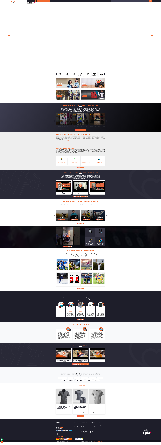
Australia (77, 380)
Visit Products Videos (67, 249)
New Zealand (84, 380)
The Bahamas (89, 383)
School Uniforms (75, 426)
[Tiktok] (39, 1)
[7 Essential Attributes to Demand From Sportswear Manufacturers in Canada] (80, 399)
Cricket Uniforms (84, 434)
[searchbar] (150, 1)
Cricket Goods (75, 429)
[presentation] (54, 123)
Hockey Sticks (75, 430)
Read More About (79, 170)
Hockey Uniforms (84, 435)
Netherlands (71, 383)
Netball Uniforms (84, 436)
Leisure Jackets (92, 431)
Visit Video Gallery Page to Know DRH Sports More (80, 199)
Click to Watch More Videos (80, 132)
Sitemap (74, 436)
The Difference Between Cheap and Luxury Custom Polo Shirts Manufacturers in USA (63, 410)
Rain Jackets (92, 434)
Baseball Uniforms (84, 431)
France (64, 383)
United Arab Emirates (80, 383)
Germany (100, 380)
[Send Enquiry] (2, 442)
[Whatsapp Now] (2, 439)
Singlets (91, 435)
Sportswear (91, 423)
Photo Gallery (75, 431)
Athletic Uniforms (84, 430)
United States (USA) (62, 380)
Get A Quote (80, 226)
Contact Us (75, 435)
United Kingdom (92, 380)
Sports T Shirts (92, 425)
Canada (71, 380)
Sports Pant (92, 426)
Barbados (96, 383)
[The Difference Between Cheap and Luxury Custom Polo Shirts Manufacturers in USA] (64, 399)
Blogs (74, 434)
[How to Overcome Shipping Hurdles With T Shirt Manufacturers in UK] (97, 399)
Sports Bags (92, 436)
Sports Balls (100, 425)
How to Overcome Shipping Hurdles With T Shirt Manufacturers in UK (97, 410)
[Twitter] (35, 1)
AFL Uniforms (84, 426)
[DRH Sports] (13, 2)
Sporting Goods (100, 423)
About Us (74, 425)
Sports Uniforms (84, 423)
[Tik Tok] (60, 436)
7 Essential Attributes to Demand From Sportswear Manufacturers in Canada (80, 410)
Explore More (80, 291)
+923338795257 (61, 430)
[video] (68, 239)
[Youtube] (58, 436)
